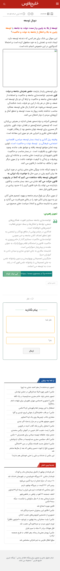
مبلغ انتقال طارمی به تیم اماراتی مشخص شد (37, 540)
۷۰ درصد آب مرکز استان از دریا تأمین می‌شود (37, 480)
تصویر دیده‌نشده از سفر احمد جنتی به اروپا (37, 387)
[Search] (4, 4)
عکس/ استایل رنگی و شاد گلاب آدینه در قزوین (36, 425)
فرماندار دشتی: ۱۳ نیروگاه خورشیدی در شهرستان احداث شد (31, 476)
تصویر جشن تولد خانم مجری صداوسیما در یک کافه (34, 396)
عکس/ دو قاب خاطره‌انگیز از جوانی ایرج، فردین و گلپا (33, 412)
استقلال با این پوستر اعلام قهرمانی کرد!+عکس (36, 408)
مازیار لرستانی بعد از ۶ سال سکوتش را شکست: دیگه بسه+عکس (34, 500)
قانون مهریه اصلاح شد (45, 506)
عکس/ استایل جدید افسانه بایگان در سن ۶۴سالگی (34, 443)
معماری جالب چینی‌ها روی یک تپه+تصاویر (37, 417)
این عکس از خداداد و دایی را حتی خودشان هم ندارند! (33, 455)
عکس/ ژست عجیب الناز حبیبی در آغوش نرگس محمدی (32, 430)
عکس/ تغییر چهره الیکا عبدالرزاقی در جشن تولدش (34, 391)
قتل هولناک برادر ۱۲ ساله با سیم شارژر (40, 528)
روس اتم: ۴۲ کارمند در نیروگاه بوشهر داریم (37, 485)
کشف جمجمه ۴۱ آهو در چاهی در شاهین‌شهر (37, 494)
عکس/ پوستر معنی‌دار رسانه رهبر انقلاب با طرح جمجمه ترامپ (33, 534)
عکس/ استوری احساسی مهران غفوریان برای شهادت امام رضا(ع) (32, 402)
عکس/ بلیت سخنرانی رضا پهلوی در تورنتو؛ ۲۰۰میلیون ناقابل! (31, 519)
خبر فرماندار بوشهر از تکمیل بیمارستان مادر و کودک (34, 471)
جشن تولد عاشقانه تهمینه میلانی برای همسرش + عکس (32, 434)
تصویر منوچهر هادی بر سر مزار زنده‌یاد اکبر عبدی (35, 421)
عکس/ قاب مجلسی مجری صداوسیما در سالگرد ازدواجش (32, 439)
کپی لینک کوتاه (12, 273)
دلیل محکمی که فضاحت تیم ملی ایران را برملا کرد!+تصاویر (31, 489)
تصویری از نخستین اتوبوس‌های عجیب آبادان (36, 514)
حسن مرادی (51, 283)
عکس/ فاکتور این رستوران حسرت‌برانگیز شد (37, 510)
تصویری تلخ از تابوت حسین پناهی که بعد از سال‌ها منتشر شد (31, 450)
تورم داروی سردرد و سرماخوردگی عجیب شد (37, 523)
